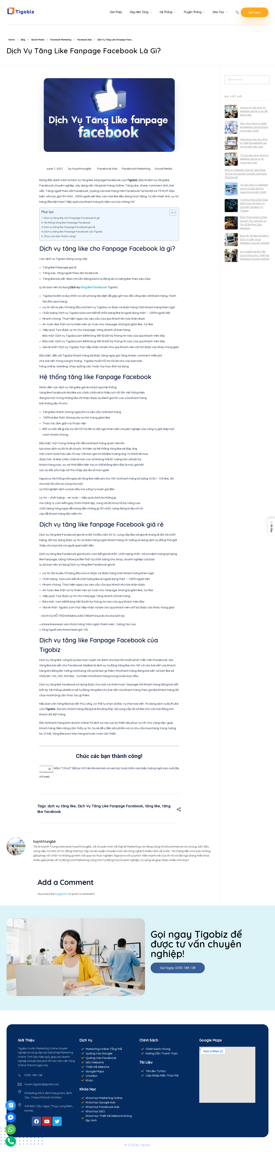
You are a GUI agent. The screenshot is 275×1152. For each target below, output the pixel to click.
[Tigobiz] (21, 11)
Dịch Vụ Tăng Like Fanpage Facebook (110, 806)
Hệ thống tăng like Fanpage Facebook (67, 222)
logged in (61, 893)
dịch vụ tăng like (62, 806)
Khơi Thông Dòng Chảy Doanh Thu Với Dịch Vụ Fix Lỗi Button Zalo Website (253, 223)
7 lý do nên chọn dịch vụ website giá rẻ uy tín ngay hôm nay (254, 159)
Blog (23, 40)
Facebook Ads (84, 40)
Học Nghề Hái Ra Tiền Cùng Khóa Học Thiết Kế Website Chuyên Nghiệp (254, 255)
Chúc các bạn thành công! (60, 236)
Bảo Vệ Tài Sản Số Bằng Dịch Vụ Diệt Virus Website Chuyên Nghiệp (254, 239)
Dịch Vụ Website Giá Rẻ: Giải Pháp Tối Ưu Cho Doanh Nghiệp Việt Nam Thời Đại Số (246, 174)
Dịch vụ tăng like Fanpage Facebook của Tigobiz (73, 231)
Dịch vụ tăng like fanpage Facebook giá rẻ (69, 227)
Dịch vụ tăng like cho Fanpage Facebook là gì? (72, 218)
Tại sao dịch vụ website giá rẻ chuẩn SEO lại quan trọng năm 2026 (254, 189)
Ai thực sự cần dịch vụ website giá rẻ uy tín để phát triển (254, 111)
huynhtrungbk (81, 168)
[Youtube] (46, 1121)
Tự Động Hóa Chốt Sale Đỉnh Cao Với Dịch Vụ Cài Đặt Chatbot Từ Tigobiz (254, 205)
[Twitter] (57, 1121)
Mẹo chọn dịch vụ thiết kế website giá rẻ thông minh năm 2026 (254, 127)
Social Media (37, 40)
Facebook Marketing (60, 40)
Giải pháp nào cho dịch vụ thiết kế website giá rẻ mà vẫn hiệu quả (254, 143)
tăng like (152, 806)
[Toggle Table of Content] (171, 212)
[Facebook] (36, 1121)
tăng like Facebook (93, 287)
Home (11, 40)
